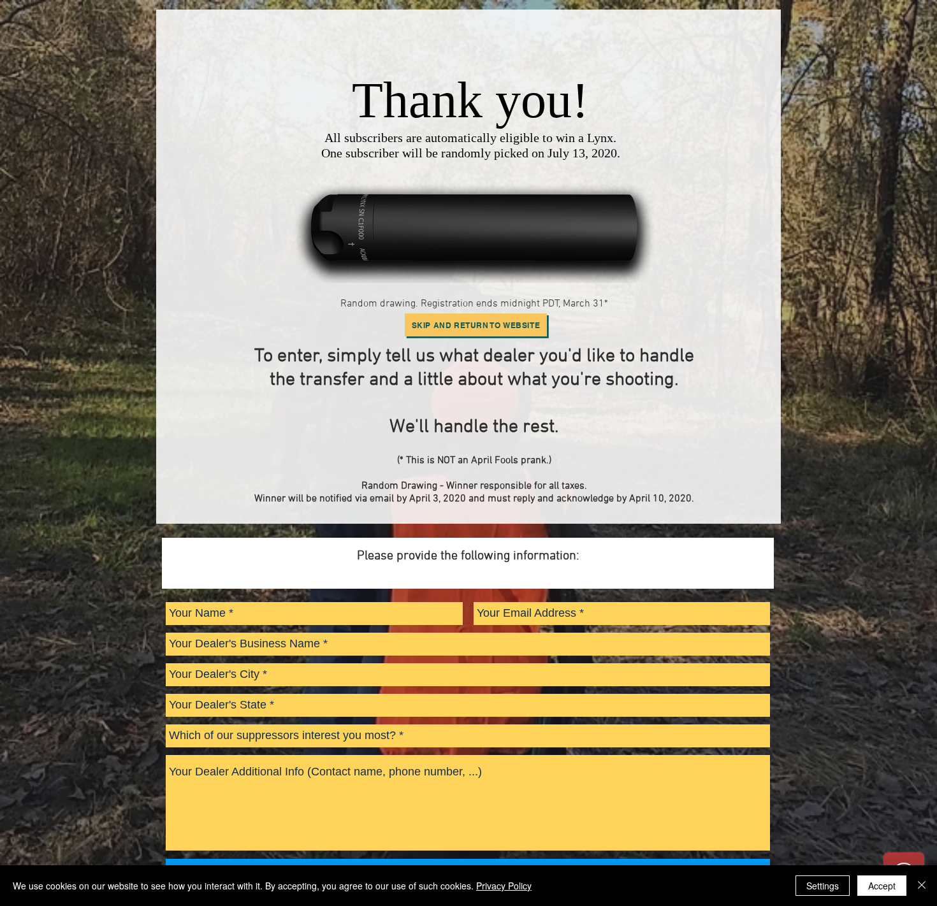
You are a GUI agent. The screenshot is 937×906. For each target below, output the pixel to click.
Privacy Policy (504, 885)
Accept (882, 885)
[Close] (921, 885)
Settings (822, 885)
